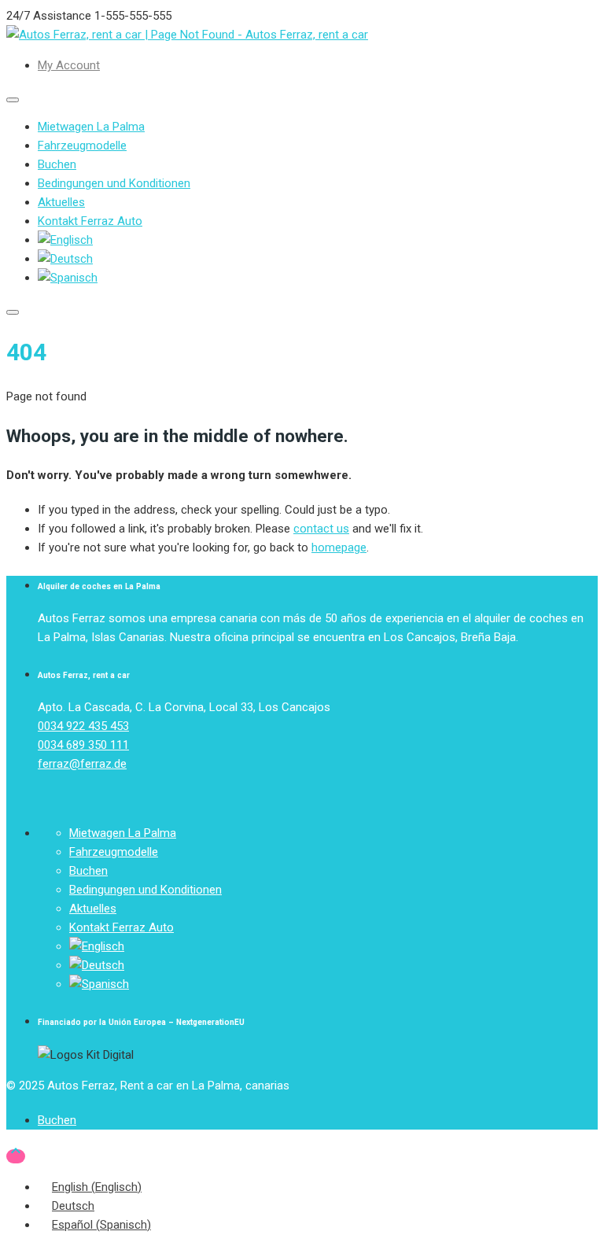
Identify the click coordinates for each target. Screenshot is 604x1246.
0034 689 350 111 (83, 745)
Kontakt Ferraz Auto (90, 221)
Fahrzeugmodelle (82, 145)
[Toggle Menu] (12, 100)
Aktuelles (61, 202)
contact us (321, 529)
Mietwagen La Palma (91, 127)
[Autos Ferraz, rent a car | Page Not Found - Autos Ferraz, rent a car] (187, 35)
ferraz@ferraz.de (82, 764)
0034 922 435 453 (83, 726)
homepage (338, 547)
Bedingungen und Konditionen (114, 183)
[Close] (12, 312)
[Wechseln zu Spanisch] (68, 278)
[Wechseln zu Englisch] (65, 240)
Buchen (57, 164)
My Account (69, 65)
